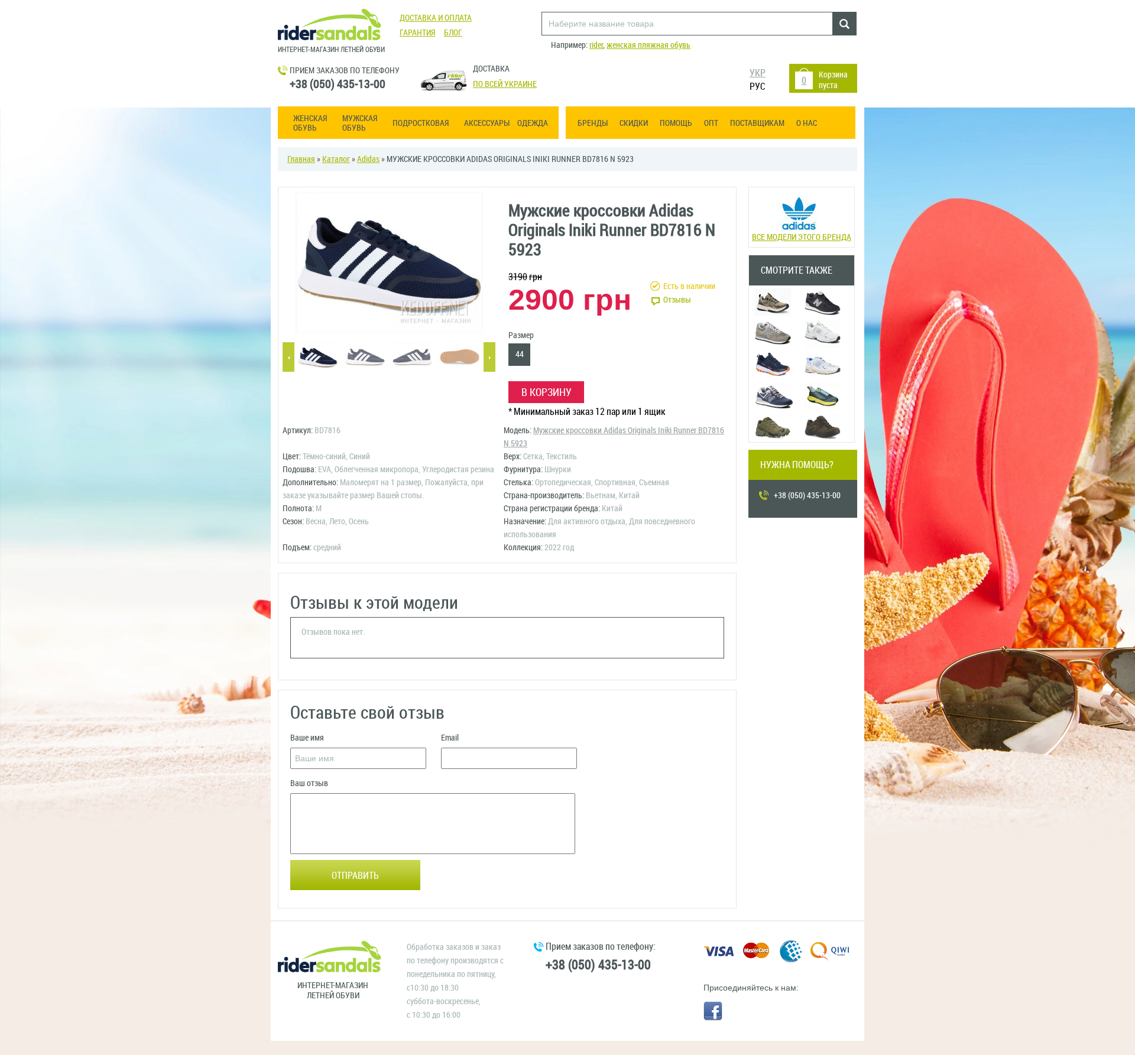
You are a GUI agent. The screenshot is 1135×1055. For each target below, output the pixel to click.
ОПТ (711, 123)
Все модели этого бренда (801, 237)
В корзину (546, 392)
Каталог (336, 159)
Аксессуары (487, 123)
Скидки (634, 123)
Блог (453, 33)
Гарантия (417, 33)
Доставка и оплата (436, 18)
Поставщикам (757, 123)
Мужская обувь (359, 123)
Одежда (532, 123)
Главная (301, 159)
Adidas (368, 159)
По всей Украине (505, 84)
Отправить (355, 875)
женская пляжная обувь (648, 45)
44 (519, 354)
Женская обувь (310, 123)
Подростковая (421, 123)
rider (596, 45)
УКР (758, 73)
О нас (806, 123)
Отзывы (677, 300)
